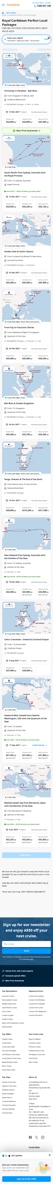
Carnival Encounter (9, 1105)
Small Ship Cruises (8, 1070)
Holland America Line (36, 1051)
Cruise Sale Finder (8, 1047)
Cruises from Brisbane (37, 1000)
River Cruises (6, 1066)
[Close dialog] (50, 1155)
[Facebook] (30, 1138)
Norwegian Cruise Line (37, 1054)
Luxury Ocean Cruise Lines (11, 1058)
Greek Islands (7, 1027)
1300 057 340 (44, 6)
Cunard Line (33, 1058)
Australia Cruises (8, 996)
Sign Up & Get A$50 (26, 1179)
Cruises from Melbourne (37, 1011)
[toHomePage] (13, 5)
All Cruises (11, 13)
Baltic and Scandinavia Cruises (13, 1023)
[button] (12, 120)
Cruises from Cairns (36, 1008)
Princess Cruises (35, 1047)
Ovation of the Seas (9, 1082)
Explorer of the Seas (9, 1086)
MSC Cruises (33, 1062)
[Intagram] (42, 1138)
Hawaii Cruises (7, 1019)
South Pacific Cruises (9, 1008)
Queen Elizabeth (8, 1094)
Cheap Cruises (7, 1039)
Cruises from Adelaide (37, 1004)
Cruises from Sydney (36, 996)
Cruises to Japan (8, 1015)
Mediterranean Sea (9, 1004)
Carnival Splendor (8, 1109)
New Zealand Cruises (9, 1000)
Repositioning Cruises (9, 1062)
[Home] (3, 13)
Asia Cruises (6, 1011)
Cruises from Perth (35, 1015)
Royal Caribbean (35, 1039)
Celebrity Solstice (8, 1090)
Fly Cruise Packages (9, 1051)
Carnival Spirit (7, 1113)
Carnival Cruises (35, 1043)
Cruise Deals (6, 1043)
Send (26, 951)
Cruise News (34, 1147)
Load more (25, 855)
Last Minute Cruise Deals (11, 1054)
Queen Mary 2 (7, 1097)
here (31, 959)
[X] (36, 1138)
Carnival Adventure (9, 1101)
